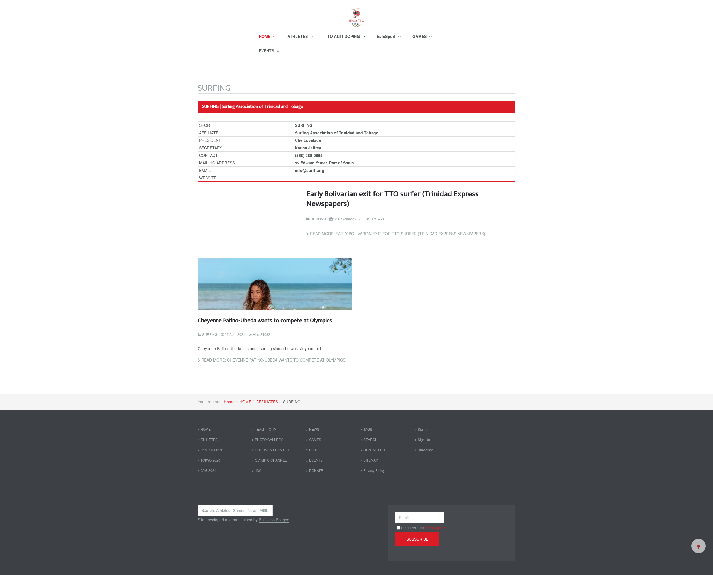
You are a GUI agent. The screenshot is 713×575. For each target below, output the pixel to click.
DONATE (316, 470)
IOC (258, 470)
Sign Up (424, 439)
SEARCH (370, 439)
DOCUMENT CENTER (272, 449)
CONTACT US (374, 449)
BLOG (313, 449)
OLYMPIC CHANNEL (271, 460)
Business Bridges (274, 519)
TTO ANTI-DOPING (343, 36)
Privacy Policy (374, 470)
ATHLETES (298, 36)
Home (229, 401)
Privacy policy (435, 527)
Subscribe (425, 449)
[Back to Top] (698, 546)
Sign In (423, 429)
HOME (265, 36)
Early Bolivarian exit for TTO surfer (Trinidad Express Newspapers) (392, 198)
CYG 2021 (208, 470)
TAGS (367, 429)
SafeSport (387, 36)
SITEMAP (370, 460)
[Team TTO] (356, 14)
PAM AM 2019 (211, 449)
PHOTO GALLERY (269, 439)
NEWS (314, 429)
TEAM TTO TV (265, 429)
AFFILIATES (267, 401)
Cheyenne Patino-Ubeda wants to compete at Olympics (265, 320)
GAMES (420, 36)
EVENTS (267, 51)
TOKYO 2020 (210, 460)
